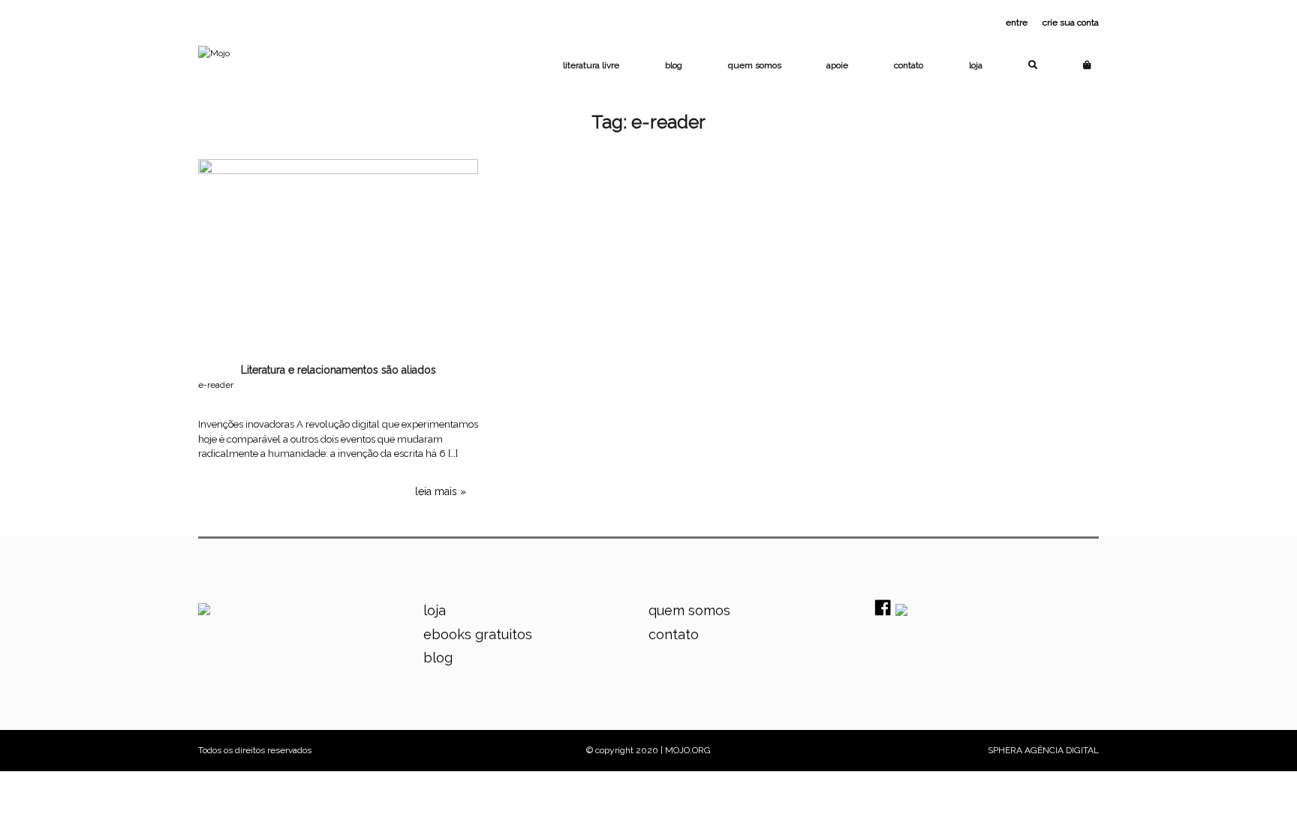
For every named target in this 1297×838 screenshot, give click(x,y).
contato (908, 65)
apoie (837, 65)
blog (673, 65)
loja (976, 65)
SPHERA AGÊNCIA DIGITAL (1043, 750)
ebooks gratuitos (477, 634)
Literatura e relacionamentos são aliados (338, 370)
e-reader (215, 385)
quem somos (754, 65)
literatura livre (591, 65)
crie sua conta (1071, 22)
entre (1017, 22)
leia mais (436, 491)
